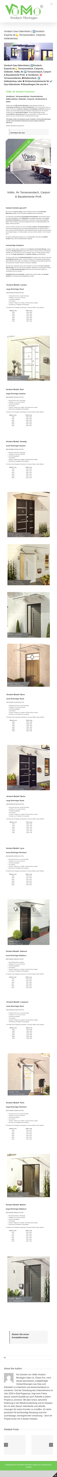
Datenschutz (46, 1465)
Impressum (37, 1465)
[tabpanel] (28, 755)
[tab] (28, 194)
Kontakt (28, 1467)
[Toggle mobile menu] (51, 4)
